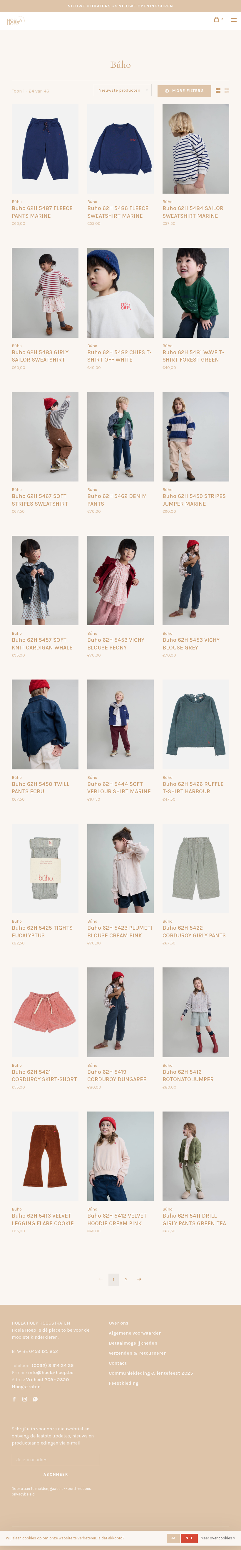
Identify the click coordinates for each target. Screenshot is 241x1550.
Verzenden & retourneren (138, 1353)
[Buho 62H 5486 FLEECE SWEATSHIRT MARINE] (120, 150)
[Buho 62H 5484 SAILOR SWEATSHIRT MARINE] (196, 150)
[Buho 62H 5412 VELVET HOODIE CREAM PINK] (120, 1157)
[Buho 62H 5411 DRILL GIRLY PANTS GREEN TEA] (196, 1157)
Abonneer (55, 1474)
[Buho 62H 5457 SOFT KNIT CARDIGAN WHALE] (45, 581)
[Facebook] (14, 1399)
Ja (173, 1538)
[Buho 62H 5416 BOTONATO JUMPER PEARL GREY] (196, 1013)
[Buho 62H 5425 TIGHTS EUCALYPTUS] (45, 869)
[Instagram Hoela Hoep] (24, 1399)
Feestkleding (123, 1383)
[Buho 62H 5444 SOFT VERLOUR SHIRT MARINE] (120, 725)
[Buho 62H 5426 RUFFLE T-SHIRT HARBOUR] (196, 725)
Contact (118, 1363)
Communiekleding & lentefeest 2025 (151, 1373)
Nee (189, 1538)
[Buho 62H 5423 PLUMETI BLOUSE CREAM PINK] (120, 869)
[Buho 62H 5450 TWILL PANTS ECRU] (45, 725)
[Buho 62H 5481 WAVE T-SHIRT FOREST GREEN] (196, 293)
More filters (188, 90)
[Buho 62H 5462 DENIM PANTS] (120, 438)
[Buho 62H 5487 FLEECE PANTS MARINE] (45, 150)
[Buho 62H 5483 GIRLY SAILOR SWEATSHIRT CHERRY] (45, 293)
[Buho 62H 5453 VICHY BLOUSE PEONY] (120, 581)
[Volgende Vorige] (139, 1280)
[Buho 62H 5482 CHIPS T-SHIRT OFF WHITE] (120, 293)
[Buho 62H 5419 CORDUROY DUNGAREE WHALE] (120, 1013)
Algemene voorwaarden (135, 1333)
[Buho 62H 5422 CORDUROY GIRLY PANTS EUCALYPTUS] (196, 869)
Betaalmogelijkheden (133, 1343)
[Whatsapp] (35, 1399)
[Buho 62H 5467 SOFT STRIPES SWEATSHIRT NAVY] (45, 438)
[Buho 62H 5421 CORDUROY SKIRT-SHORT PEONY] (45, 1013)
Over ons (118, 1323)
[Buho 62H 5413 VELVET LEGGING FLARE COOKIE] (45, 1157)
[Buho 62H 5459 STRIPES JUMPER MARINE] (196, 438)
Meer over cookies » (218, 1538)
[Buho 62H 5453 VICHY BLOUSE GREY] (196, 581)
